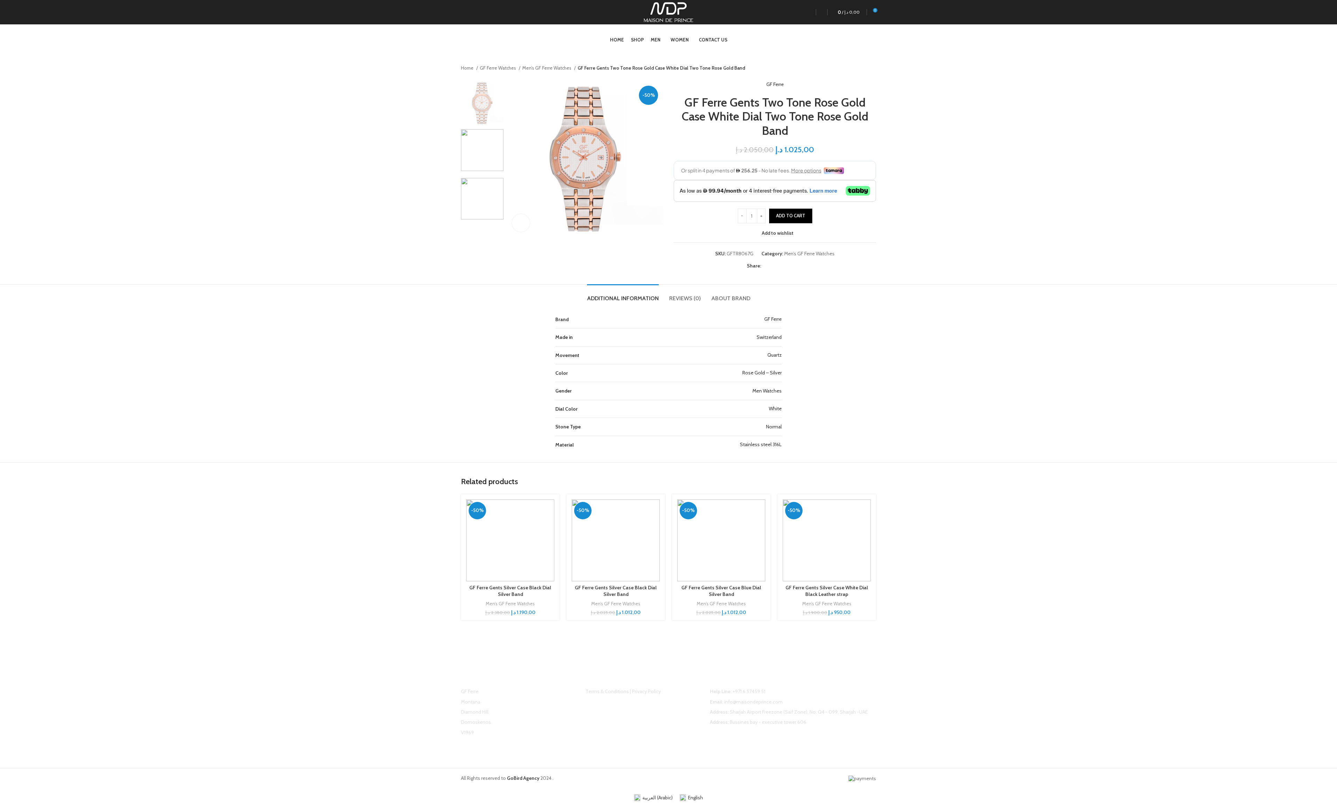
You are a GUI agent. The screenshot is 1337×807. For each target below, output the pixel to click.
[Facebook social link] (767, 265)
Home (468, 68)
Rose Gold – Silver (762, 373)
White (775, 408)
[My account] (807, 12)
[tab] (623, 294)
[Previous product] (858, 68)
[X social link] (775, 265)
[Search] (820, 12)
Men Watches (767, 391)
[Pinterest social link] (783, 265)
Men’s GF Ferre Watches (547, 68)
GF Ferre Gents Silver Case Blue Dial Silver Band (721, 591)
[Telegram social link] (799, 265)
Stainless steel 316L (761, 444)
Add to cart (790, 215)
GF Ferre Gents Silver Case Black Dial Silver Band (510, 591)
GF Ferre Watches (498, 68)
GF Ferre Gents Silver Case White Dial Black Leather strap (826, 591)
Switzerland (769, 337)
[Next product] (872, 68)
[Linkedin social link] (791, 265)
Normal (774, 427)
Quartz (774, 355)
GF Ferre (775, 84)
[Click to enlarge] (521, 223)
